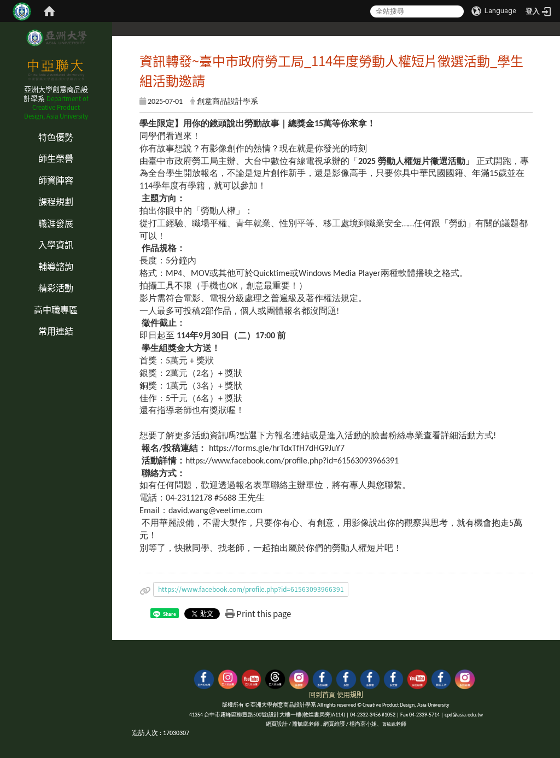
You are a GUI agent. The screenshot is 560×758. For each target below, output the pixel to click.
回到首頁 (322, 694)
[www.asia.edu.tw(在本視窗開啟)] (346, 678)
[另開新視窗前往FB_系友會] (393, 678)
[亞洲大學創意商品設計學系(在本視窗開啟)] (55, 37)
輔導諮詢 (55, 266)
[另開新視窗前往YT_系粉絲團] (417, 678)
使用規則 (350, 694)
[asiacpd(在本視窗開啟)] (228, 678)
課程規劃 (55, 201)
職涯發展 (55, 223)
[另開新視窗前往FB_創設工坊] (441, 678)
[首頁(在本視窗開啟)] (49, 11)
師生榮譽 (55, 157)
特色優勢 (55, 136)
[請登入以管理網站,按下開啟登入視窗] (22, 11)
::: (3, 125)
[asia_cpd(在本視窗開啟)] (204, 678)
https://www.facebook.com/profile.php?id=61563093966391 (251, 589)
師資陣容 (55, 179)
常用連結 (55, 330)
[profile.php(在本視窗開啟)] (322, 678)
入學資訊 (55, 244)
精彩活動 (55, 287)
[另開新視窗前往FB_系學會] (370, 678)
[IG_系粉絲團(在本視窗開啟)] (464, 678)
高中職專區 (56, 309)
